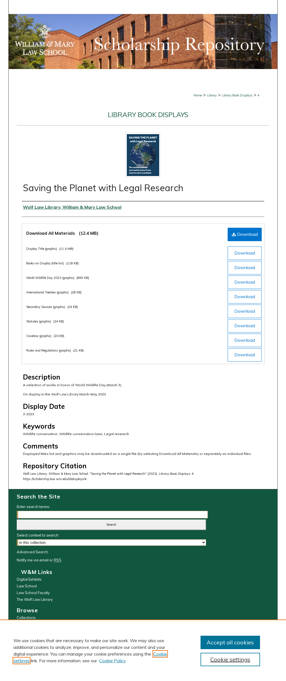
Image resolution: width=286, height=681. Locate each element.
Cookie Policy (112, 660)
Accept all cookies (230, 642)
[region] (143, 650)
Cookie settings (230, 659)
